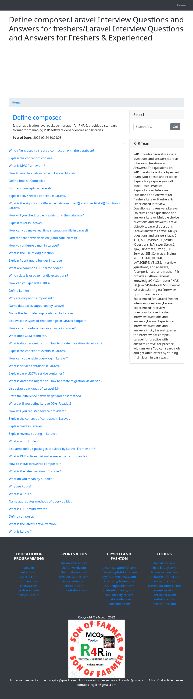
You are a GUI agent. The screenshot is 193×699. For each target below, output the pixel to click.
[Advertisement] (96, 71)
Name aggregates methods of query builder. (40, 501)
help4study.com (164, 568)
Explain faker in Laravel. (25, 223)
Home (181, 5)
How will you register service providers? (37, 411)
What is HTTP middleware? (28, 509)
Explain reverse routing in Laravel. (33, 434)
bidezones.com (119, 604)
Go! (175, 127)
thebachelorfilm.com (164, 577)
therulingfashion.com (119, 586)
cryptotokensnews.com (119, 577)
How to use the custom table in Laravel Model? (42, 173)
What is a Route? (20, 494)
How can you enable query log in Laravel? (38, 358)
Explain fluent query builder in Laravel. (36, 260)
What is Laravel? (20, 531)
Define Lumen (19, 291)
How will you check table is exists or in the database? (46, 215)
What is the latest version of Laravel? (35, 471)
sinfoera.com (28, 581)
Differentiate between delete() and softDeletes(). (43, 238)
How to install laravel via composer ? (35, 464)
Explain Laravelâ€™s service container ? (36, 373)
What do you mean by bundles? (31, 479)
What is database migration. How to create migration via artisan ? (55, 343)
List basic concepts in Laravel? (30, 188)
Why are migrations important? (31, 298)
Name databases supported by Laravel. (36, 306)
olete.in (28, 568)
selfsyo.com (28, 586)
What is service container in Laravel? (34, 366)
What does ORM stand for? (28, 336)
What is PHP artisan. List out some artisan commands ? (48, 456)
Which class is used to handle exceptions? (38, 275)
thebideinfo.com (119, 599)
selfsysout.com (28, 595)
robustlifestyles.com (119, 595)
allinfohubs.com (164, 604)
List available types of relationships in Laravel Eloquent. (48, 321)
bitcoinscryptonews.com (119, 581)
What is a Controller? (23, 441)
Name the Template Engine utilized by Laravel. (41, 313)
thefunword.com (74, 568)
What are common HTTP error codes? (36, 268)
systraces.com (28, 590)
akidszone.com (164, 581)
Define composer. (37, 117)
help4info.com (164, 563)
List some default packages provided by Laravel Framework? (52, 449)
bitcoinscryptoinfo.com (119, 568)
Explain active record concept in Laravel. (37, 196)
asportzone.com (74, 581)
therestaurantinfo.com (164, 586)
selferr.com (29, 572)
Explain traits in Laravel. (25, 426)
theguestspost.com (164, 590)
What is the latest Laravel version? (33, 524)
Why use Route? (20, 486)
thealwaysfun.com (74, 563)
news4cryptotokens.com (119, 572)
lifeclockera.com (164, 595)
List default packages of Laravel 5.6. (34, 388)
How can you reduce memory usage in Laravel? (42, 328)
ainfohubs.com (164, 599)
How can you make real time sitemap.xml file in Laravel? (48, 230)
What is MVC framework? (27, 166)
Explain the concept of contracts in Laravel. (39, 419)
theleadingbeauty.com (119, 590)
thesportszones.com (74, 577)
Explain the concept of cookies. (31, 158)
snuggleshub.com (74, 590)
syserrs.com (28, 577)
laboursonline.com (164, 572)
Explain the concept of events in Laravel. (37, 351)
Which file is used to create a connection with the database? (51, 150)
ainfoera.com (73, 586)
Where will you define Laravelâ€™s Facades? (40, 403)
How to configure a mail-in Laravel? (34, 245)
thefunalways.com (74, 572)
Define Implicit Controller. (27, 181)
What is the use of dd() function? (32, 253)
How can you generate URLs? (29, 283)
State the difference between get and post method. (45, 396)
